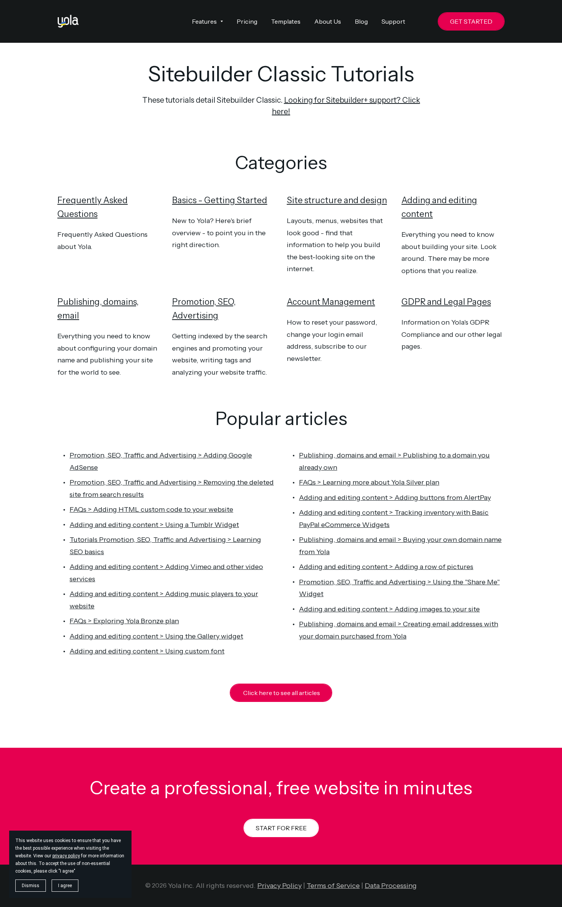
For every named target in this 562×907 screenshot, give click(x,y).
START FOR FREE (281, 828)
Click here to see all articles (281, 693)
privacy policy (66, 855)
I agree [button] (65, 885)
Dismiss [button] (30, 885)
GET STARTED (471, 21)
